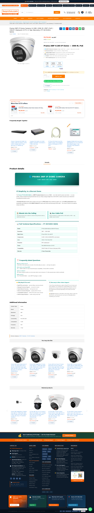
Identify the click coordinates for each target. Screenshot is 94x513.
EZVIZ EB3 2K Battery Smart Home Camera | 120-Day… (31, 107)
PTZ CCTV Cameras (46, 472)
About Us (87, 5)
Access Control (45, 485)
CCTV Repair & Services (69, 5)
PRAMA (14, 33)
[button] (90, 509)
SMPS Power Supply (33, 470)
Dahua (50, 449)
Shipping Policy (32, 481)
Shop (22, 18)
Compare (47, 85)
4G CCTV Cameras (46, 468)
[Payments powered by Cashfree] (83, 511)
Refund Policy (32, 485)
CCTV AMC (79, 5)
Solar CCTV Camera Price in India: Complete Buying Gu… (77, 464)
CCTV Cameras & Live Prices (33, 455)
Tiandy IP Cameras (46, 479)
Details (47, 162)
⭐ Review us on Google (77, 480)
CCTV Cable (31, 468)
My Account (31, 472)
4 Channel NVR (45, 474)
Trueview (35, 145)
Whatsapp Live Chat (71, 11)
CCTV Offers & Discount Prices (34, 458)
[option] (19, 140)
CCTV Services (67, 18)
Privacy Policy (32, 478)
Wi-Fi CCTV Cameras (46, 466)
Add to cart (58, 76)
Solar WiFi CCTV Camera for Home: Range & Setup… (77, 453)
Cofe (49, 456)
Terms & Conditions (33, 479)
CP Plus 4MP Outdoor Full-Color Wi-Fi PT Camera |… (67, 107)
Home (15, 18)
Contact (77, 18)
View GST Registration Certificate (19, 475)
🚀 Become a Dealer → (69, 435)
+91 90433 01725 (22, 450)
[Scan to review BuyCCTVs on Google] (77, 475)
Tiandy (48, 458)
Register (90, 12)
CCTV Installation (58, 5)
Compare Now (82, 12)
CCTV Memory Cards (46, 476)
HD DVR (31, 464)
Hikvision (45, 449)
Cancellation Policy (33, 487)
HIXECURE (45, 453)
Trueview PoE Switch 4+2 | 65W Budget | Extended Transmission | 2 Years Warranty (37, 143)
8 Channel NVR (45, 478)
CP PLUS (53, 147)
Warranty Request (53, 18)
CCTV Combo (40, 18)
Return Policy (32, 483)
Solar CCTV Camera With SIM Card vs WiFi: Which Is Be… (77, 467)
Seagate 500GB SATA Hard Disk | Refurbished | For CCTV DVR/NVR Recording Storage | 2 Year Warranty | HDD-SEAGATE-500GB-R (75, 144)
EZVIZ (49, 451)
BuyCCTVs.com (14, 511)
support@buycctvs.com (17, 454)
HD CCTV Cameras (46, 481)
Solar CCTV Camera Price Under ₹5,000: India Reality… (77, 456)
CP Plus (44, 451)
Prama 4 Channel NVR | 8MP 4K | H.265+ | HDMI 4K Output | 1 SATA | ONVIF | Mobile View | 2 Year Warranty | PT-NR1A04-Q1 (19, 143)
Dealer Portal (33, 5)
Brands (30, 18)
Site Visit (49, 5)
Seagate (72, 148)
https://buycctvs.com (20, 456)
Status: (45, 39)
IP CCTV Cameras (60, 89)
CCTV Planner (41, 5)
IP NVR (30, 466)
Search (57, 12)
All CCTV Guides (74, 450)
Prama (44, 458)
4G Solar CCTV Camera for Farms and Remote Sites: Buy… (76, 460)
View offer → (43, 112)
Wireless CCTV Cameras (47, 464)
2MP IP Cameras (52, 89)
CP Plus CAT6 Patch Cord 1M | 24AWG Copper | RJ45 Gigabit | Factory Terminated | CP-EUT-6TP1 (55, 143)
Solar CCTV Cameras (46, 470)
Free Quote (25, 5)
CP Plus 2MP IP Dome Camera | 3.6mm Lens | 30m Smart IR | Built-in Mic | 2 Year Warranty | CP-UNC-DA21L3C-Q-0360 (75, 413)
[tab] (47, 163)
